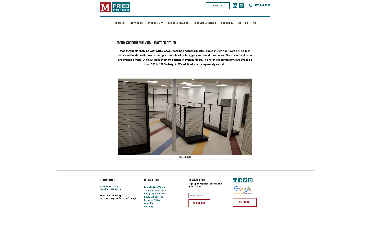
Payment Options (153, 196)
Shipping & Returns (155, 193)
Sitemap (148, 206)
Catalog (218, 5)
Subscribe (199, 203)
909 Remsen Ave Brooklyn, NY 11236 (110, 188)
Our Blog (148, 203)
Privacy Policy (152, 199)
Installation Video (154, 186)
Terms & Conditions (155, 190)
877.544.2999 (262, 5)
